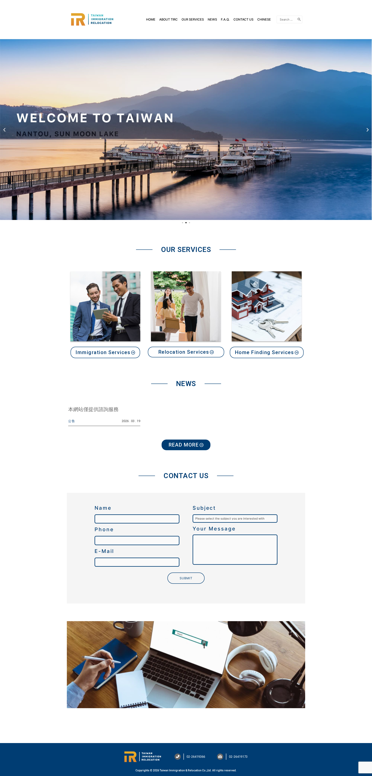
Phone (104, 529)
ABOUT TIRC (168, 19)
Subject (204, 508)
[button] (182, 222)
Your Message (214, 529)
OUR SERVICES (193, 19)
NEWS (212, 19)
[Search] (299, 19)
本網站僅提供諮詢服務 (93, 409)
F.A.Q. (225, 19)
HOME (150, 19)
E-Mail (104, 551)
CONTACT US (243, 19)
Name (103, 508)
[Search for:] (286, 19)
